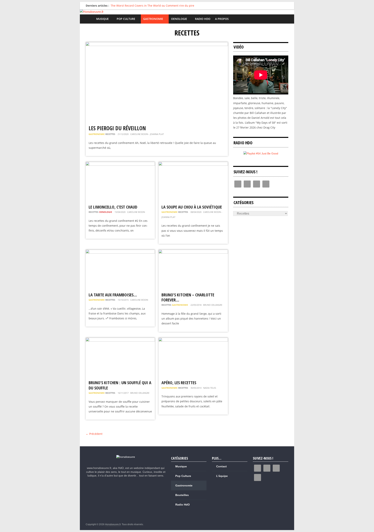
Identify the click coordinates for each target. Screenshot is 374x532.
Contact (221, 466)
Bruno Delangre (212, 304)
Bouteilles (182, 495)
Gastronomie (153, 19)
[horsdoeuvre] (125, 456)
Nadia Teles (209, 387)
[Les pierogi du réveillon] (157, 44)
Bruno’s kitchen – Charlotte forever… (187, 297)
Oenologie (179, 19)
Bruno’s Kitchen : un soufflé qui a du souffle (120, 385)
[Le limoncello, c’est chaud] (120, 164)
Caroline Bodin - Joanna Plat (147, 134)
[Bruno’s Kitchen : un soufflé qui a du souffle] (120, 340)
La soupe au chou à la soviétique (191, 207)
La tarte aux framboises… (113, 295)
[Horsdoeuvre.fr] (187, 11)
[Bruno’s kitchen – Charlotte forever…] (193, 252)
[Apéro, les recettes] (193, 340)
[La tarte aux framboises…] (120, 252)
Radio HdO (202, 19)
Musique (102, 19)
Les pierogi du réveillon (117, 128)
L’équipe (222, 475)
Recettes (110, 134)
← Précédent (94, 434)
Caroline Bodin (136, 212)
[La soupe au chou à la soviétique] (193, 164)
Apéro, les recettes (178, 382)
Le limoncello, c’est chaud (113, 207)
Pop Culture (126, 19)
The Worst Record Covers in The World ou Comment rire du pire (152, 5)
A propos (222, 19)
